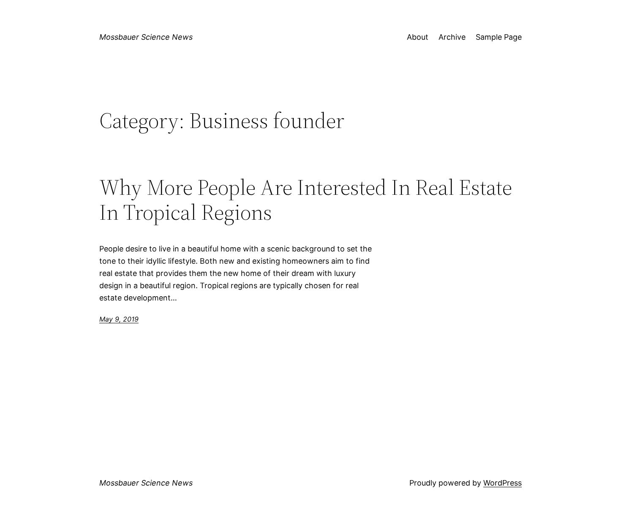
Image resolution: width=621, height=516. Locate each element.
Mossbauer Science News (146, 37)
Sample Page (499, 37)
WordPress (502, 482)
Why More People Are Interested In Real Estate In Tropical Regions (305, 200)
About (417, 37)
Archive (452, 37)
